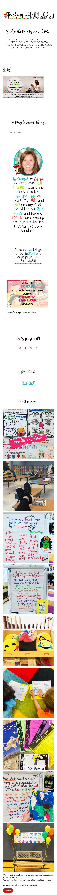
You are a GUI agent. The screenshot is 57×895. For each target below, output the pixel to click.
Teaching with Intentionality (28, 15)
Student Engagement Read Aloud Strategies (22, 312)
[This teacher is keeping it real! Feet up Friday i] (28, 486)
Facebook (28, 383)
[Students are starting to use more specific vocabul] (28, 434)
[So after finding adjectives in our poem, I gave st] (28, 589)
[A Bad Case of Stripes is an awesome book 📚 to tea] (28, 537)
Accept (8, 890)
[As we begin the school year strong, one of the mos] (28, 745)
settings (33, 885)
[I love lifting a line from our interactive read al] (28, 796)
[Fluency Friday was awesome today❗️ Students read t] (28, 693)
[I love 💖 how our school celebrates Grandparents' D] (28, 848)
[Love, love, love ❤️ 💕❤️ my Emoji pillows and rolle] (28, 641)
